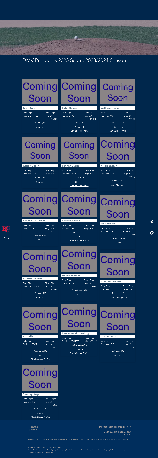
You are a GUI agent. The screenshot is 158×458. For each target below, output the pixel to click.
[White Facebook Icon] (152, 227)
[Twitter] (152, 233)
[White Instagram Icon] (152, 221)
